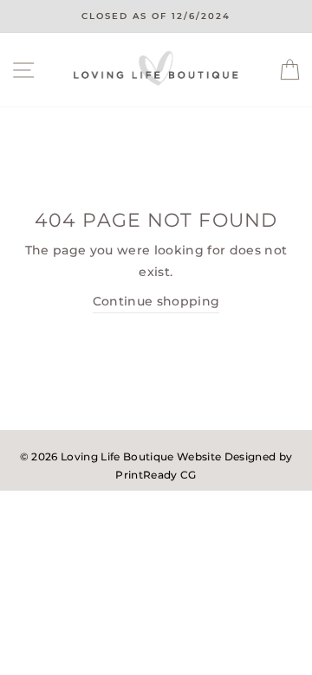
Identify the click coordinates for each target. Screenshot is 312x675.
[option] (156, 16)
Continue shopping (156, 301)
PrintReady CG (155, 474)
